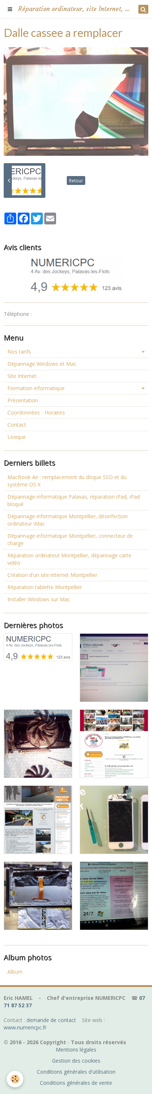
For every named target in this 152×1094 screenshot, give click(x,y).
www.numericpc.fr (25, 1027)
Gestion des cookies (76, 1060)
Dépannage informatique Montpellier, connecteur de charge (70, 539)
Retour (76, 180)
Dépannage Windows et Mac (41, 363)
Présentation (22, 400)
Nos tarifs (19, 351)
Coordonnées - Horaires (36, 412)
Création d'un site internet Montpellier (52, 574)
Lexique (16, 436)
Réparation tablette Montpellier (44, 587)
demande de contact (51, 1020)
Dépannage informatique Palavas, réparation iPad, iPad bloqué (73, 500)
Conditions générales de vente (76, 1082)
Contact (16, 424)
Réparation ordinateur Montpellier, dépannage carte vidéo (69, 559)
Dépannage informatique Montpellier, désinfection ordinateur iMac (67, 520)
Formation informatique (36, 388)
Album (15, 971)
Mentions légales (76, 1049)
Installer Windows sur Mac (38, 599)
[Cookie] (15, 1079)
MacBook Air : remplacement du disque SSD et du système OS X (67, 481)
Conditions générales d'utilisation (76, 1071)
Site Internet (22, 375)
